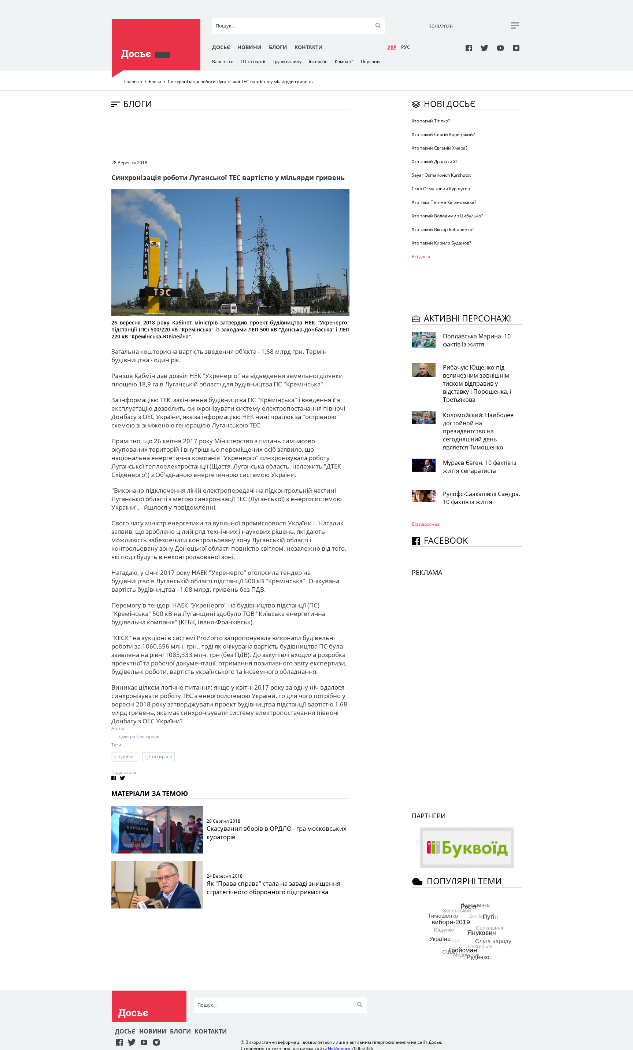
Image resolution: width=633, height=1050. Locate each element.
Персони (370, 61)
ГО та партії (253, 61)
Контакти (309, 47)
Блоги (278, 47)
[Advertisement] (244, 134)
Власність (222, 61)
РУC (405, 47)
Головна (133, 81)
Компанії (344, 61)
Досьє (221, 47)
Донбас (126, 756)
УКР (392, 47)
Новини (249, 47)
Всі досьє (421, 256)
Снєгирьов (160, 756)
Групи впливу (287, 61)
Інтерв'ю (318, 61)
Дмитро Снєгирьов (139, 736)
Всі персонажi (426, 524)
